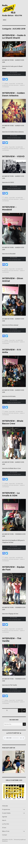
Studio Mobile (6, 813)
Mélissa (6, 83)
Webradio (5, 806)
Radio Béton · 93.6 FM (12, 15)
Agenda (4, 816)
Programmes (6, 809)
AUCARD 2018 (19, 83)
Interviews (16, 85)
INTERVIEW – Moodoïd (9, 208)
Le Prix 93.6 (5, 824)
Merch (4, 820)
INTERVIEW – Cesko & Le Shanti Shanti (14, 36)
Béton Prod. (5, 831)
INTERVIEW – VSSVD (13, 156)
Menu (4, 19)
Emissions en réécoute (7, 85)
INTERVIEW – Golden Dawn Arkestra (13, 94)
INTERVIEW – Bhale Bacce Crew (12, 422)
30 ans (4, 827)
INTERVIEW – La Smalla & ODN (11, 494)
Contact (4, 835)
